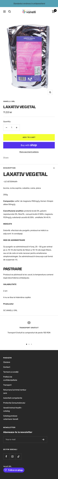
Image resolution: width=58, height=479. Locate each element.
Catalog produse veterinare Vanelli (10, 417)
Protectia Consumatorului (14, 403)
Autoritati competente (12, 398)
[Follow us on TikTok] (18, 456)
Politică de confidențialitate (10, 378)
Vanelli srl (9, 101)
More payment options (29, 152)
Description (9, 168)
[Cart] (53, 11)
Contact (6, 367)
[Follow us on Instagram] (12, 456)
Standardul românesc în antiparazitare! (29, 3)
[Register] (43, 439)
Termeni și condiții (10, 372)
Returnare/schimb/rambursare (14, 391)
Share (5, 157)
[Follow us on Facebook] (6, 456)
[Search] (9, 11)
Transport (7, 385)
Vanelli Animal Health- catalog (12, 409)
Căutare (6, 362)
